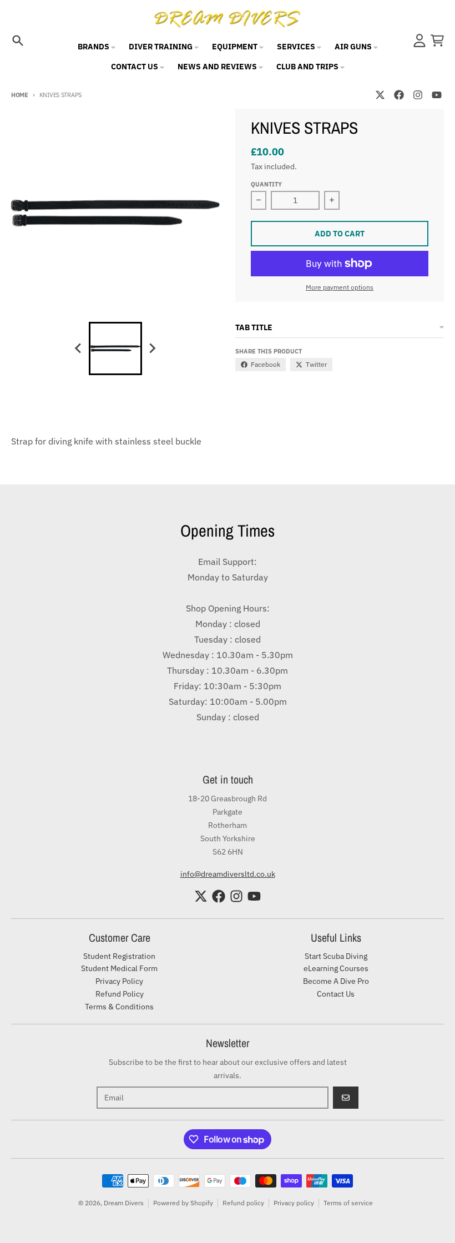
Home (19, 95)
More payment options (339, 287)
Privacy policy (294, 1203)
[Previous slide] (79, 348)
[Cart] (437, 40)
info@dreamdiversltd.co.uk (227, 874)
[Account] (419, 40)
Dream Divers (124, 1203)
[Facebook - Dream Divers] (399, 95)
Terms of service (348, 1203)
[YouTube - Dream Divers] (436, 95)
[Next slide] (152, 348)
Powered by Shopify (183, 1203)
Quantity (266, 184)
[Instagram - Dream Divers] (418, 95)
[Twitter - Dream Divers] (380, 95)
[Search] (17, 40)
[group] (115, 348)
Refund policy (243, 1203)
